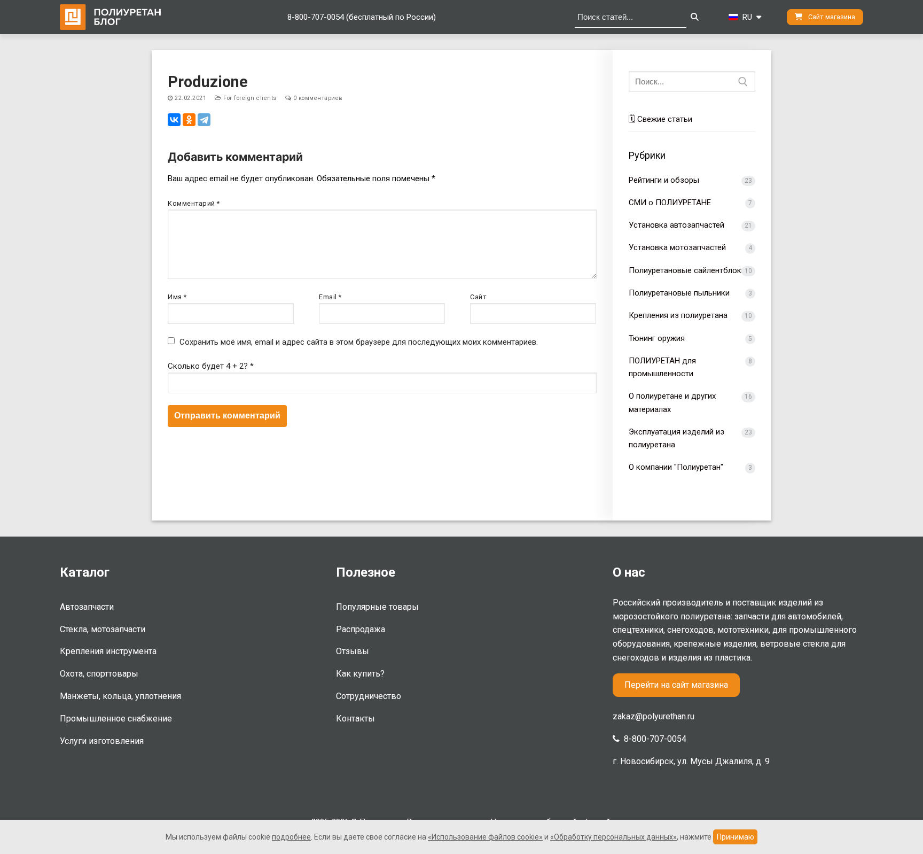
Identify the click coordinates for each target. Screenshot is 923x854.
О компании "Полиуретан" (676, 467)
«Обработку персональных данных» (613, 837)
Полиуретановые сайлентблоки (687, 270)
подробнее (291, 837)
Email (330, 297)
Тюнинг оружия (657, 338)
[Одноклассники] (189, 119)
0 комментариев (317, 98)
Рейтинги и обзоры (664, 180)
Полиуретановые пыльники (679, 293)
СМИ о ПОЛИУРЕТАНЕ (670, 202)
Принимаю (735, 837)
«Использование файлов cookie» (485, 837)
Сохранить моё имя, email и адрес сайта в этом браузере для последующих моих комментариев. (358, 342)
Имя (177, 297)
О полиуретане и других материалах (672, 402)
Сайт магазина (831, 17)
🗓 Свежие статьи (660, 119)
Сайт (478, 297)
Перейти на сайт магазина (676, 685)
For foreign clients (249, 98)
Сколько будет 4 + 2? (211, 366)
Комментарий (194, 203)
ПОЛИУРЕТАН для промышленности (662, 367)
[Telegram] (204, 119)
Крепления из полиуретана (678, 315)
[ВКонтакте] (174, 119)
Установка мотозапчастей (677, 247)
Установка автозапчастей (676, 225)
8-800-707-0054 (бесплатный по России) (361, 17)
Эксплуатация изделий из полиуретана (676, 438)
